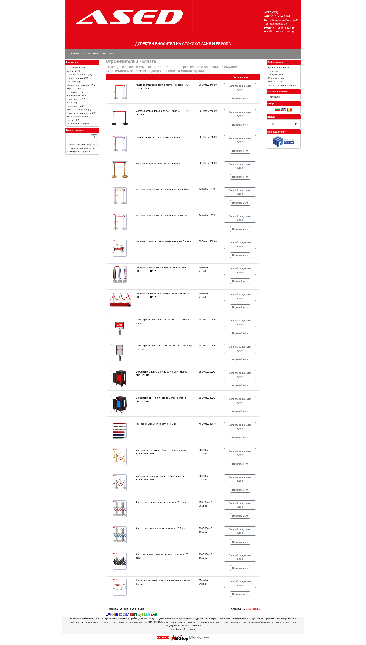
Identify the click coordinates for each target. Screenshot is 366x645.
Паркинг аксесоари (77, 74)
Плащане (273, 71)
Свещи (70, 120)
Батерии (71, 102)
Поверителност (276, 74)
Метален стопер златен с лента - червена (158, 163)
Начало (75, 53)
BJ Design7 (189, 629)
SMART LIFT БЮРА (77, 109)
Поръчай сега (240, 98)
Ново (96, 53)
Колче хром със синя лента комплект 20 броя (160, 528)
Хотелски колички (76, 116)
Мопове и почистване (78, 85)
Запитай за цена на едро (240, 88)
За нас (86, 53)
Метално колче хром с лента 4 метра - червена (161, 215)
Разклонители (74, 106)
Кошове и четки (75, 78)
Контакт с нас (275, 81)
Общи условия (276, 78)
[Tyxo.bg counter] (199, 637)
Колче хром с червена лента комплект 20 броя (161, 502)
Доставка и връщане (279, 67)
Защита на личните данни (282, 85)
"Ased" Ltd (196, 625)
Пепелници (73, 81)
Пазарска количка (277, 91)
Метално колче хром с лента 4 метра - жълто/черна (163, 189)
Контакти (108, 53)
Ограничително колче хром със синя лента (159, 137)
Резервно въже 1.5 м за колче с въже (156, 424)
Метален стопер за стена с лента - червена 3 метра (163, 241)
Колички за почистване (79, 113)
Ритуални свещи (76, 123)
